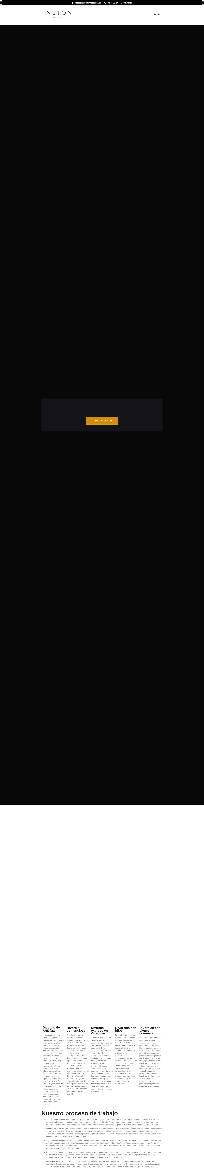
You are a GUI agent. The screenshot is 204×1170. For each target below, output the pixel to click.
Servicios (157, 14)
